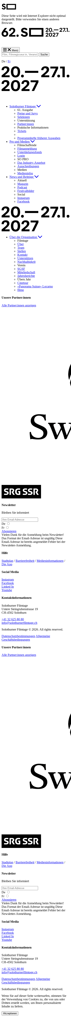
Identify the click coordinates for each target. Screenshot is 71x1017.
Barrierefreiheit (25, 560)
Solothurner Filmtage (22, 106)
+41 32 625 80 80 (13, 619)
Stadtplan (7, 560)
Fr (9, 61)
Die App (7, 564)
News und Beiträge (21, 176)
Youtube (7, 590)
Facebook (8, 583)
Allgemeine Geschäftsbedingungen (26, 637)
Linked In (8, 586)
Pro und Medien (19, 141)
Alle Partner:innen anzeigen (19, 305)
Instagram (8, 579)
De (4, 523)
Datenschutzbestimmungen (18, 636)
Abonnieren (9, 531)
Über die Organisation (23, 237)
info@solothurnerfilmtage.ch (19, 622)
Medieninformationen (50, 560)
